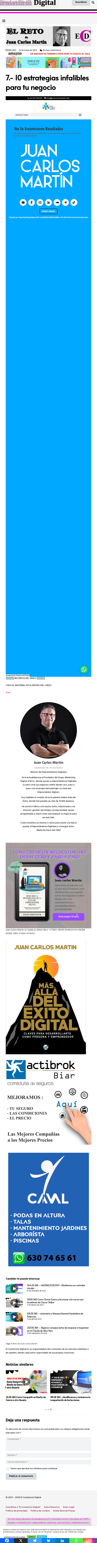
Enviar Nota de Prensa (64, 1511)
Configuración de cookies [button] (14, 1537)
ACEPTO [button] (32, 1537)
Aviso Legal (68, 1507)
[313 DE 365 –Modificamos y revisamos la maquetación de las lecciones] (26, 1381)
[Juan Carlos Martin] (48, 730)
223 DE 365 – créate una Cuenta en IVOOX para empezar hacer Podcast (68, 1398)
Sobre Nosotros (52, 1507)
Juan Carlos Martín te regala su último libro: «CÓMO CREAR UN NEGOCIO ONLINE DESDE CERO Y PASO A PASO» (45, 932)
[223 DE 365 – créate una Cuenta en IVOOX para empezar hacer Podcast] (70, 1381)
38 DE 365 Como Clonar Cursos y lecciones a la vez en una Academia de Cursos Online (55, 1301)
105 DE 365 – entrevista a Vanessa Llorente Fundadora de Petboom (55, 1315)
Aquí (8, 693)
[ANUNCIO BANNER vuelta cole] (48, 60)
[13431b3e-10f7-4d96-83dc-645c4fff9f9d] (48, 885)
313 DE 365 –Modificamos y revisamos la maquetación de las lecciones (26, 1398)
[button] (93, 2)
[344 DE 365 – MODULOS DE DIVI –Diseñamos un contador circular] (14, 1288)
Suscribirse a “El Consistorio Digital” (23, 1507)
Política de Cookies (40, 1511)
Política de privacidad (16, 1511)
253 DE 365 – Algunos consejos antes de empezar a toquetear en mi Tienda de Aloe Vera (58, 1329)
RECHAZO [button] (41, 1537)
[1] (48, 997)
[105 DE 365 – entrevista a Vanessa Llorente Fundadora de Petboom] (14, 1317)
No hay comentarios (52, 50)
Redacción (11, 50)
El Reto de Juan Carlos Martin (24, 1344)
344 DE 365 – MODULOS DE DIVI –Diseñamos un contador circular (56, 1287)
